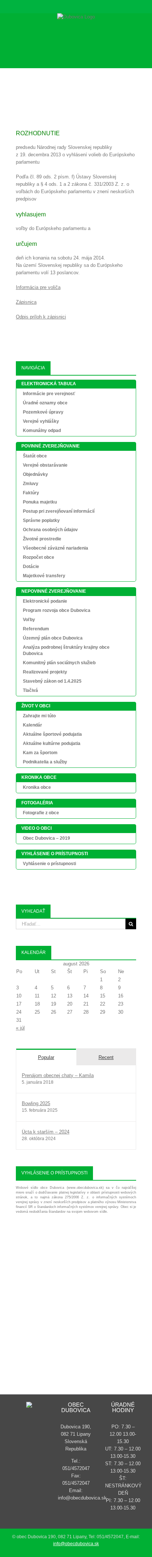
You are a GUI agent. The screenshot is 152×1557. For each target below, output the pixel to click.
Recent (106, 1057)
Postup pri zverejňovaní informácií (58, 511)
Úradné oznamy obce (45, 402)
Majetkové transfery (44, 575)
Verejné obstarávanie (45, 465)
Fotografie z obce (41, 812)
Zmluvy (30, 483)
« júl (20, 1028)
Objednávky (35, 474)
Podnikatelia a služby (45, 761)
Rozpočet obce (38, 557)
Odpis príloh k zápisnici (41, 317)
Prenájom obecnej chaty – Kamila (58, 1075)
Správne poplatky (41, 520)
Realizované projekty (45, 672)
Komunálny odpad (42, 430)
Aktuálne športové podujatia (52, 734)
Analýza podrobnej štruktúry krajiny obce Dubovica (66, 650)
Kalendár (32, 725)
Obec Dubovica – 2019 (46, 838)
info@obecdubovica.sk (76, 1543)
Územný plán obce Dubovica (53, 638)
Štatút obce (35, 456)
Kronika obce (37, 787)
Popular (46, 1057)
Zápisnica (26, 302)
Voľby (29, 619)
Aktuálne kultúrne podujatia (51, 743)
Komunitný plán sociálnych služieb (59, 662)
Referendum (36, 628)
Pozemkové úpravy (43, 412)
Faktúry (31, 492)
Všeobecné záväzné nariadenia (55, 548)
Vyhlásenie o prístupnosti (49, 863)
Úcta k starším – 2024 (45, 1132)
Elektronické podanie (45, 601)
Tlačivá (30, 690)
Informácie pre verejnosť (49, 393)
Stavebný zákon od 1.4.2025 (52, 681)
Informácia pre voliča (38, 287)
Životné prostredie (42, 538)
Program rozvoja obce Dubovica (56, 610)
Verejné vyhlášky (41, 421)
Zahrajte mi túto (39, 715)
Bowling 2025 (36, 1103)
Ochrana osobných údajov (50, 529)
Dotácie (31, 566)
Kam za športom (40, 752)
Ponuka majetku (40, 502)
